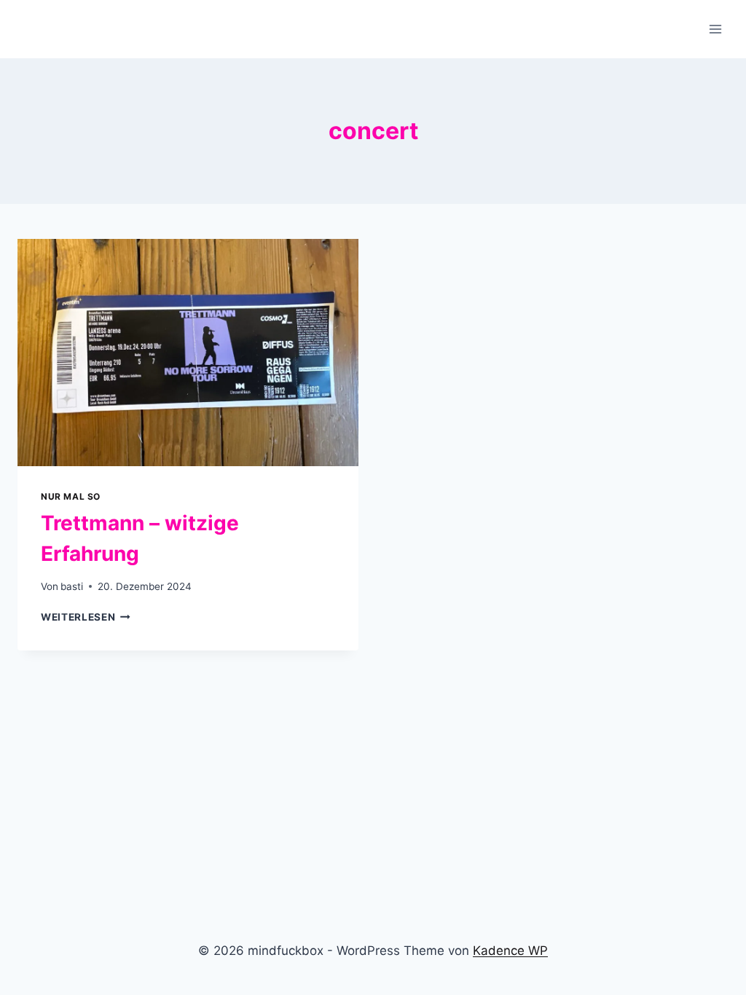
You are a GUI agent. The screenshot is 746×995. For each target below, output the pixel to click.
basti (71, 586)
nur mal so (71, 496)
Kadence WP (510, 950)
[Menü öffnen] (715, 28)
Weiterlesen (85, 617)
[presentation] (187, 352)
